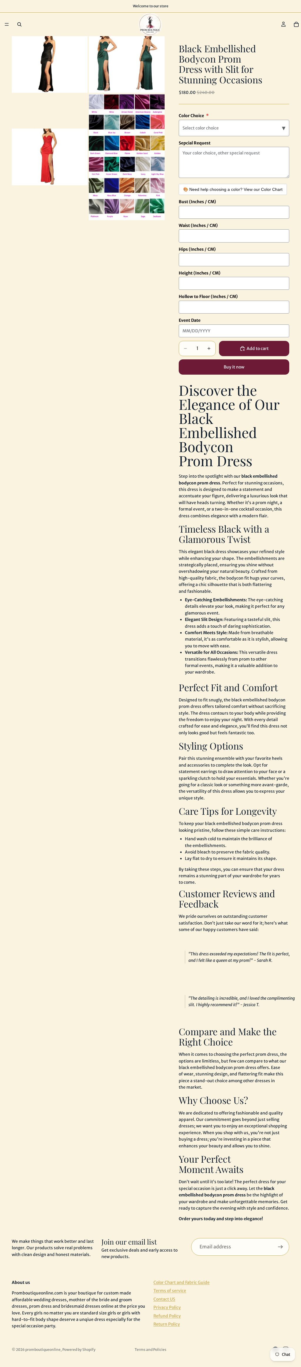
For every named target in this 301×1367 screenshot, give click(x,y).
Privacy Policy (167, 1307)
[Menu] (7, 24)
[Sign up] (280, 1247)
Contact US (164, 1299)
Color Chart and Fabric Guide (181, 1282)
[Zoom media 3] (50, 157)
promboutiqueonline (43, 1349)
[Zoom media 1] (50, 64)
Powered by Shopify (79, 1349)
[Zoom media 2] (127, 64)
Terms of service (169, 1291)
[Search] (19, 24)
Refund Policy (167, 1316)
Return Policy (166, 1324)
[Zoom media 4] (127, 157)
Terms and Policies (150, 1349)
